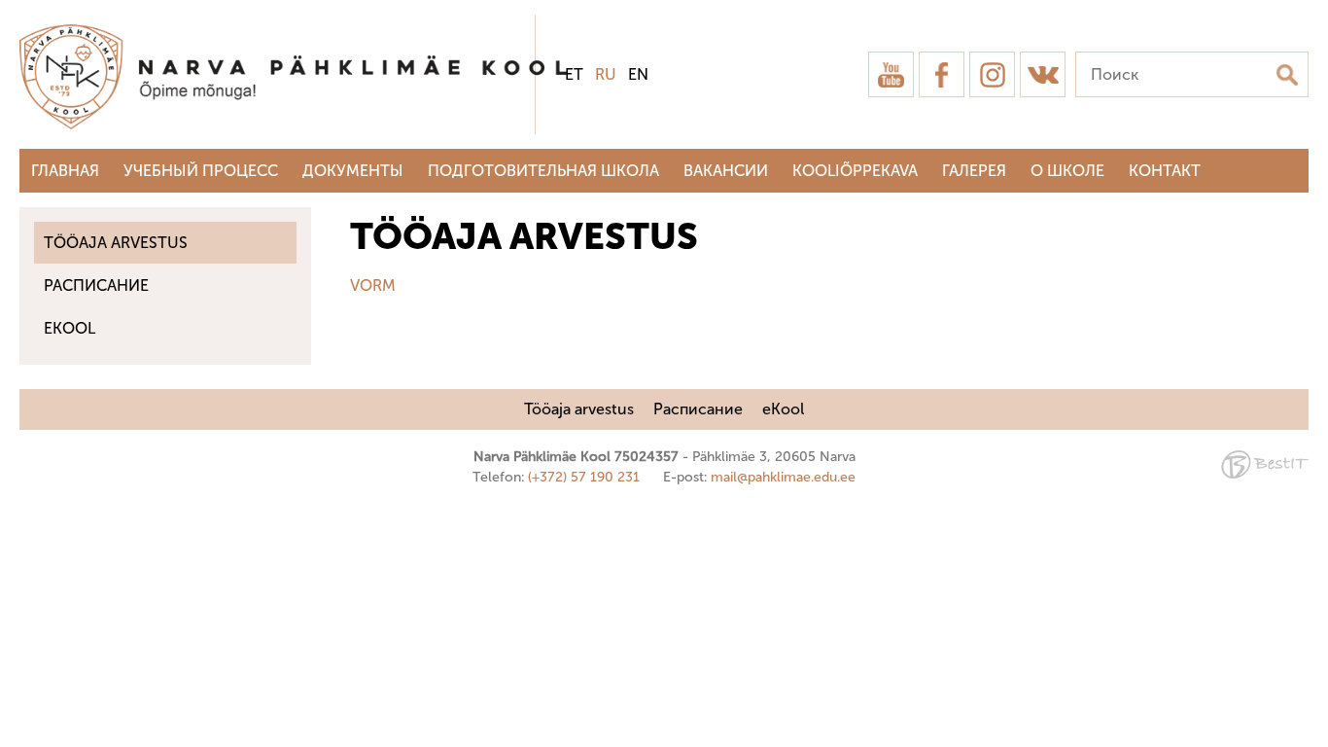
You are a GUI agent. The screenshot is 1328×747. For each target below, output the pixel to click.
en (638, 74)
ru (605, 74)
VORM (373, 285)
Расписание (96, 285)
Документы (352, 170)
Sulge (1297, 36)
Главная (65, 170)
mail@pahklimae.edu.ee (783, 477)
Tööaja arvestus (116, 242)
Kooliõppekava (855, 170)
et (574, 74)
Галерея (974, 170)
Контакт (1165, 170)
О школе (1067, 170)
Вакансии (725, 170)
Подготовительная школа (543, 170)
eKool (69, 328)
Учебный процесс (200, 170)
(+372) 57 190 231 (584, 477)
